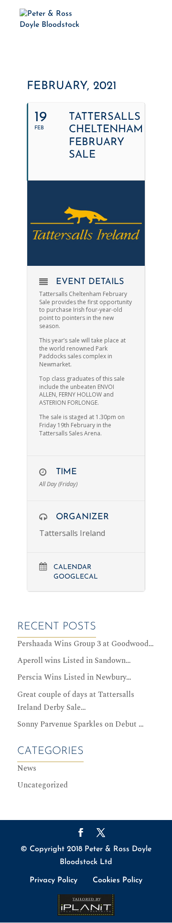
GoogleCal (76, 577)
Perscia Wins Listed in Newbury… (74, 677)
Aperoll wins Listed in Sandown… (74, 660)
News (26, 768)
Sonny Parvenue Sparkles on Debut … (80, 724)
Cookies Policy (117, 880)
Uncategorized (42, 785)
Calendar (72, 567)
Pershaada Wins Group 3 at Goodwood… (85, 644)
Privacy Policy (53, 880)
